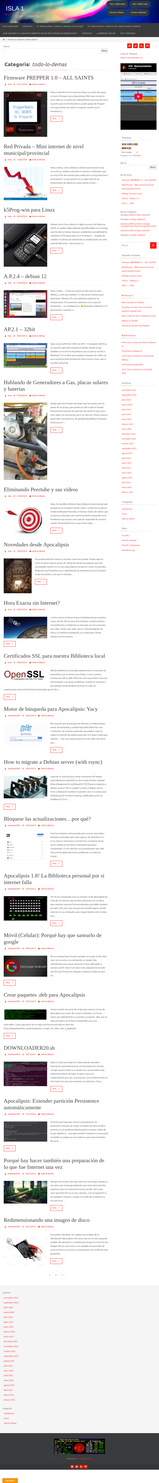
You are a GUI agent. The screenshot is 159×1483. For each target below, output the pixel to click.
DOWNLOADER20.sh (29, 1048)
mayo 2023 (127, 419)
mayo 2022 (127, 463)
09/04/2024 (22, 216)
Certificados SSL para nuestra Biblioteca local (54, 656)
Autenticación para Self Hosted (135, 325)
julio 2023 (126, 409)
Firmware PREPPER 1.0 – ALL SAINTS (49, 78)
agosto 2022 (127, 453)
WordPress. (88, 1459)
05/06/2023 (22, 395)
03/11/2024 (22, 84)
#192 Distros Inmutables (132, 364)
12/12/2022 (30, 1114)
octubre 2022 (127, 443)
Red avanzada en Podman (133, 302)
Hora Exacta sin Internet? (32, 603)
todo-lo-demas (38, 84)
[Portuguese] (123, 148)
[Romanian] (126, 148)
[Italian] (132, 144)
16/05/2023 (22, 551)
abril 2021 (126, 482)
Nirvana (79, 1459)
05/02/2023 (22, 609)
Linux (124, 514)
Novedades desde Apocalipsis (36, 545)
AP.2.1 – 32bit (19, 329)
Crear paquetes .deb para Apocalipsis (44, 995)
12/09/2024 (22, 159)
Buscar (7, 46)
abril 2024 (126, 400)
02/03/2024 (22, 283)
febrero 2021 (127, 492)
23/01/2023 (30, 889)
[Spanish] (129, 148)
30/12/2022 (30, 1054)
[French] (126, 144)
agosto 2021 (127, 477)
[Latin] (136, 144)
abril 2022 (126, 468)
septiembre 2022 (129, 448)
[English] (123, 144)
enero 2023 (127, 429)
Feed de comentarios (131, 545)
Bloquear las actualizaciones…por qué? (47, 819)
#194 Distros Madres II (132, 351)
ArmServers (127, 509)
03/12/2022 (30, 1226)
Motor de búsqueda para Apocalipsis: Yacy (51, 709)
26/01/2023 (30, 715)
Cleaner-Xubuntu (138, 12)
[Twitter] (135, 45)
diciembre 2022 (129, 434)
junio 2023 (126, 414)
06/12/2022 (30, 1173)
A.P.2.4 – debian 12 (25, 276)
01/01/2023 (30, 1001)
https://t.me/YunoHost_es (131, 57)
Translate (137, 155)
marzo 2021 (127, 487)
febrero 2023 (127, 424)
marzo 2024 (127, 404)
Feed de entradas (129, 540)
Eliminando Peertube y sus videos (41, 489)
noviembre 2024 (129, 390)
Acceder (125, 535)
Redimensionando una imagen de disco (47, 1220)
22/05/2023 (22, 496)
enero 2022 (127, 472)
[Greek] (129, 144)
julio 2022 (126, 458)
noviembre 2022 (129, 439)
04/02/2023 (22, 662)
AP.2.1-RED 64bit (117, 4)
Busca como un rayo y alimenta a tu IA (139, 316)
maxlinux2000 (14, 715)
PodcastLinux (130, 335)
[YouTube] (129, 45)
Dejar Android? (143, 215)
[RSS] (141, 45)
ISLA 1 (15, 8)
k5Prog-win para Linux (29, 210)
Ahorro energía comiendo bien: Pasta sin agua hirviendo (138, 225)
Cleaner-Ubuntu (117, 12)
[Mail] (147, 45)
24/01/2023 (30, 768)
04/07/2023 (22, 336)
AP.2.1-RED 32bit (140, 4)
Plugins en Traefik (130, 321)
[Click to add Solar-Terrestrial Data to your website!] (79, 1454)
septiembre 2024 (129, 395)
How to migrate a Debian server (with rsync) (53, 762)
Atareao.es (128, 295)
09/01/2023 (30, 948)
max (9, 84)
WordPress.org (128, 550)
